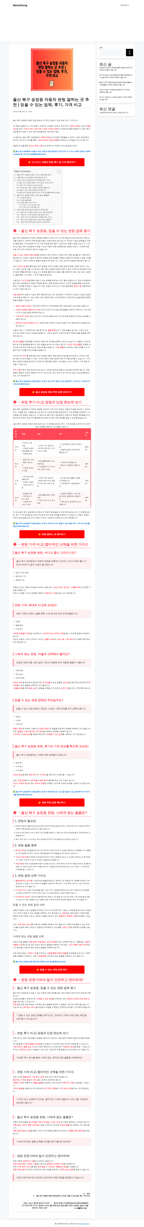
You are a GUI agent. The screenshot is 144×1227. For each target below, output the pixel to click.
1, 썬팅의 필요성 (25, 198)
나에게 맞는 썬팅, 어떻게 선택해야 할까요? (35, 188)
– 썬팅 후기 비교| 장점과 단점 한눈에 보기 (31, 177)
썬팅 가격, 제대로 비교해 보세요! (31, 185)
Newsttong (20, 5)
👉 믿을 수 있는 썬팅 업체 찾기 (52, 969)
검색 (101, 48)
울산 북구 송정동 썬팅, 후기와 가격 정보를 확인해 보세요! (40, 192)
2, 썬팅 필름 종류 (26, 200)
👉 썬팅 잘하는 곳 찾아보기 (52, 534)
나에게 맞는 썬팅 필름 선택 (31, 207)
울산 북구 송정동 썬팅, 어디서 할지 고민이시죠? (36, 183)
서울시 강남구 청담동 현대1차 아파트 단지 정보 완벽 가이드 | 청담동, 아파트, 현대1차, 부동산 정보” (36, 1205)
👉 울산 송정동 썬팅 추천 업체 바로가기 (52, 392)
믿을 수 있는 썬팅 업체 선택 (31, 205)
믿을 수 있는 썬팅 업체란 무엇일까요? (33, 190)
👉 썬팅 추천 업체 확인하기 (52, 802)
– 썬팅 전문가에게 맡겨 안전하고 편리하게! (32, 210)
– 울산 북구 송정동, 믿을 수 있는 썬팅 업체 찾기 (33, 175)
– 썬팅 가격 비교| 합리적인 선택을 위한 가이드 (33, 180)
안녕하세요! (103, 113)
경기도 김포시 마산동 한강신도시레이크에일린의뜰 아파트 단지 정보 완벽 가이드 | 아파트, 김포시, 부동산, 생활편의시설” (69, 1205)
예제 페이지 (125, 5)
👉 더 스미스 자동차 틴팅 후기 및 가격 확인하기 (52, 162)
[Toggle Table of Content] (57, 171)
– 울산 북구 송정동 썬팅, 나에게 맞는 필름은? (33, 195)
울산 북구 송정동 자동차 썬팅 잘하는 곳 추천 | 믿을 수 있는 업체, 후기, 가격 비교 (63, 1196)
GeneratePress (83, 1224)
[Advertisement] (72, 26)
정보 (88, 1193)
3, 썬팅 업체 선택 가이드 (28, 202)
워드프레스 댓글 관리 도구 (119, 113)
